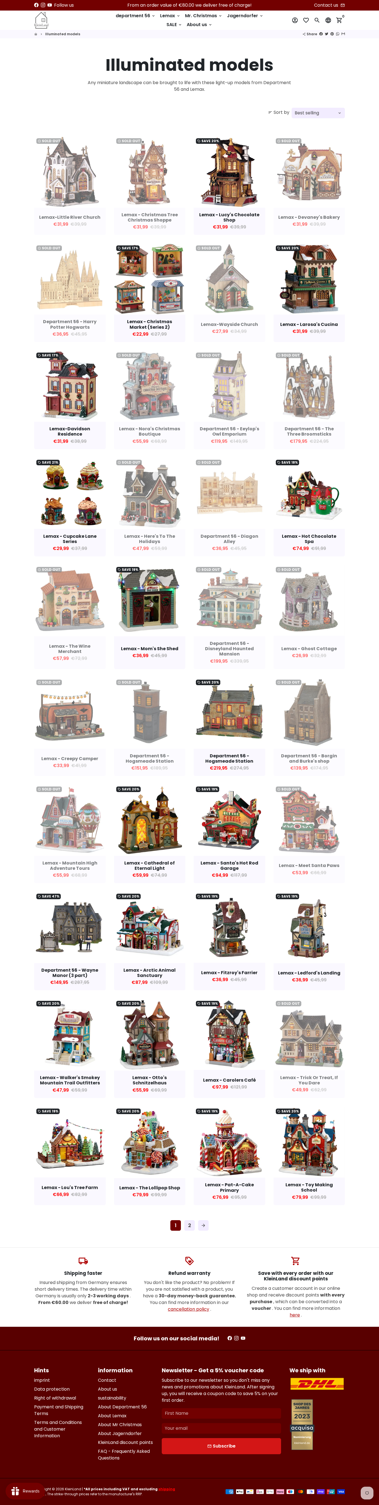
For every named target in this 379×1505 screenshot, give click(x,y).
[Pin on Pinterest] (332, 34)
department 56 (136, 15)
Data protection (52, 1389)
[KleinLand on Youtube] (49, 5)
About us (200, 24)
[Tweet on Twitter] (326, 34)
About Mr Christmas (120, 1424)
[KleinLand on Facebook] (36, 5)
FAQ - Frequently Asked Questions (124, 1454)
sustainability (112, 1398)
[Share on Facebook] (321, 34)
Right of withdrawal (55, 1398)
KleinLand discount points (125, 1442)
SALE (174, 24)
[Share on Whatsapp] (337, 34)
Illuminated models (62, 34)
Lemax (170, 15)
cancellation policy (188, 1309)
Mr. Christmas (204, 15)
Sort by (278, 112)
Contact (107, 1380)
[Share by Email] (343, 34)
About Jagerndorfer (120, 1433)
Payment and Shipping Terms (58, 1410)
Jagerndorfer (245, 15)
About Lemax (112, 1416)
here (295, 1315)
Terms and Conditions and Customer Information (58, 1429)
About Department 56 (122, 1407)
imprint (42, 1380)
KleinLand (73, 1489)
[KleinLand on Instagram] (43, 5)
